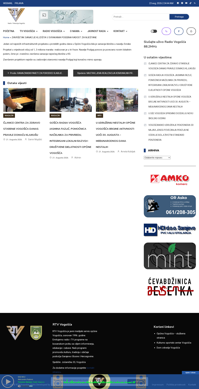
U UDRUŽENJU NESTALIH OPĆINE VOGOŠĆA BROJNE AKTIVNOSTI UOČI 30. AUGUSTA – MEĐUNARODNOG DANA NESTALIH (115, 135)
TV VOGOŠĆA (27, 31)
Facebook (178, 31)
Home (6, 37)
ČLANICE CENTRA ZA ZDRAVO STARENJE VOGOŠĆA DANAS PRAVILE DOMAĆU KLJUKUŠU (21, 129)
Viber (166, 31)
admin (77, 157)
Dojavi (191, 31)
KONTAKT (119, 31)
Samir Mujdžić (35, 139)
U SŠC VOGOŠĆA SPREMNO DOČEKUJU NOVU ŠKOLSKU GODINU (170, 116)
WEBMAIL (8, 3)
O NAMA (75, 31)
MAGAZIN (9, 115)
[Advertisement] (66, 17)
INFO (99, 115)
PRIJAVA (19, 3)
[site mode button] (154, 31)
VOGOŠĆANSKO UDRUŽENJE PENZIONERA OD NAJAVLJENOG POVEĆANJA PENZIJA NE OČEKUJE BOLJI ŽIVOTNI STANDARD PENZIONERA (171, 132)
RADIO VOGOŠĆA (52, 31)
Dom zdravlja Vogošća (168, 347)
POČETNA (8, 31)
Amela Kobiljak (128, 151)
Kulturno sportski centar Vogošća (174, 342)
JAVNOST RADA (96, 31)
